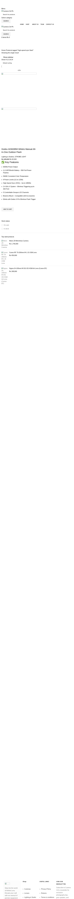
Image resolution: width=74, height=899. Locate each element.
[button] (7, 209)
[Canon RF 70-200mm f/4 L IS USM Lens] (4, 257)
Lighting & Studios (7, 157)
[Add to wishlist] (3, 204)
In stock (6, 229)
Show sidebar (8, 57)
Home (3, 50)
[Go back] (3, 41)
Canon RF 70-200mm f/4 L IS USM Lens (23, 252)
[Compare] (3, 145)
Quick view (3, 213)
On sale (6, 225)
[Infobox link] (37, 510)
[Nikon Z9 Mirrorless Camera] (4, 244)
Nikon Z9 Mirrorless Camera (18, 241)
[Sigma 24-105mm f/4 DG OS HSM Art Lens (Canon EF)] (4, 276)
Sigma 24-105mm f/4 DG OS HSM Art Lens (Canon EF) (28, 268)
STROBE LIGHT (20, 157)
